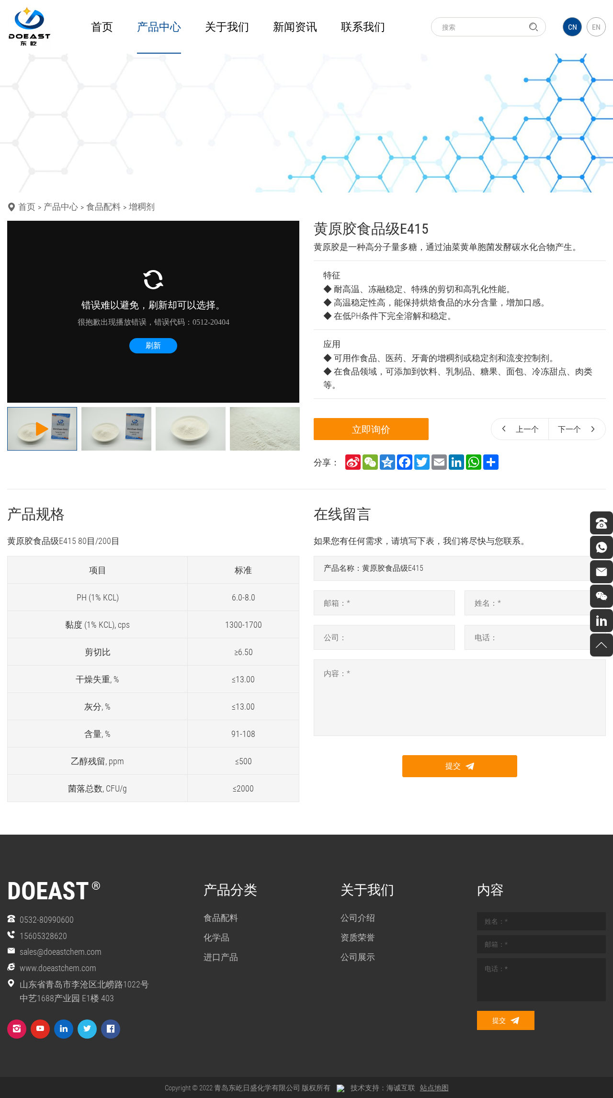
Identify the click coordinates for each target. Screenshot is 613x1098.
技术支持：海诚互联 (383, 1087)
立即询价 (371, 429)
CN (572, 27)
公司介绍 (358, 917)
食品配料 (103, 206)
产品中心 (159, 26)
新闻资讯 (295, 26)
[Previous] (20, 311)
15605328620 (43, 935)
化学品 (216, 937)
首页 (102, 26)
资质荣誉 (358, 937)
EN (596, 27)
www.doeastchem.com (58, 967)
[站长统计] (340, 1087)
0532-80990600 (47, 919)
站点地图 (434, 1087)
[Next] (286, 311)
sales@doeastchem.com (61, 951)
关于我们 (227, 26)
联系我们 (363, 26)
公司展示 (358, 956)
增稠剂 (142, 206)
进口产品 (221, 956)
